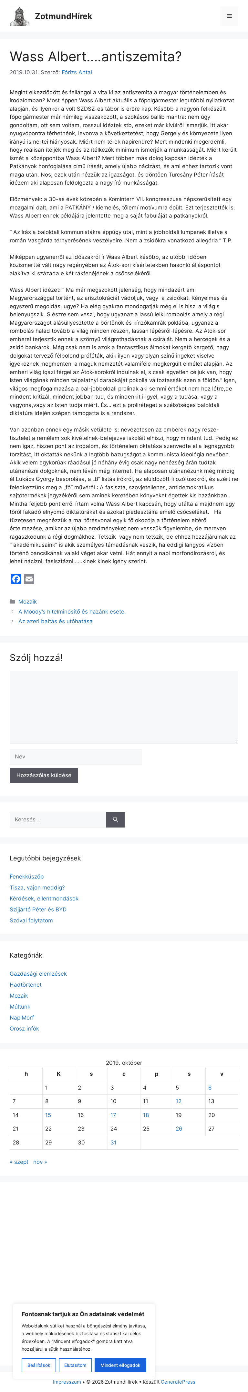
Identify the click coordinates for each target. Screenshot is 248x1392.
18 (146, 1115)
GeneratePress (178, 1382)
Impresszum (67, 1382)
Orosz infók (24, 1028)
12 (178, 1101)
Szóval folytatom (31, 920)
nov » (40, 1162)
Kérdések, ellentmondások (44, 898)
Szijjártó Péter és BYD (38, 909)
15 (48, 1115)
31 (113, 1142)
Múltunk (20, 1006)
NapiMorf (22, 1017)
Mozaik (27, 601)
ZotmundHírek (63, 16)
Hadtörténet (26, 984)
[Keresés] (115, 820)
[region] (84, 1341)
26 (179, 1128)
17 (113, 1115)
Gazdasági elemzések (38, 973)
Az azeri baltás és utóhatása (55, 621)
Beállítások (38, 1365)
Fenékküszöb (27, 876)
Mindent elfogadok (120, 1365)
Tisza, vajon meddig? (37, 887)
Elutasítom (75, 1365)
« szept (19, 1162)
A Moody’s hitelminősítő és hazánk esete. (72, 611)
